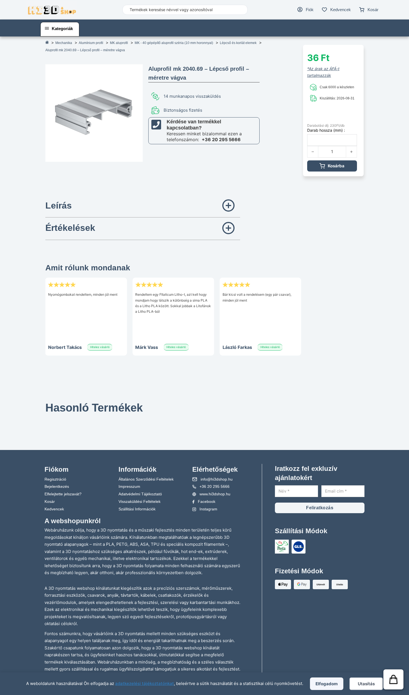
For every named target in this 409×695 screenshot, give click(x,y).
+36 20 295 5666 (221, 139)
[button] (142, 206)
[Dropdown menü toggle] (47, 28)
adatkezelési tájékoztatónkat (144, 683)
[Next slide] (233, 417)
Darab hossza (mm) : (326, 130)
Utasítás (366, 683)
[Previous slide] (52, 417)
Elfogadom (327, 683)
